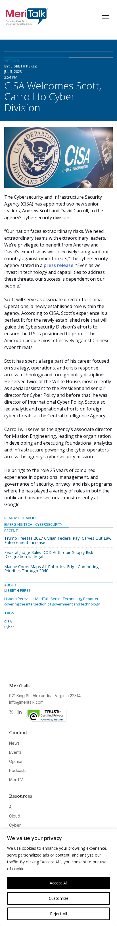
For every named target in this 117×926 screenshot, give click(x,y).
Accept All (59, 883)
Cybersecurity (48, 524)
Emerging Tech (18, 524)
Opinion (16, 761)
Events (15, 752)
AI (10, 806)
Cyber (9, 626)
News (14, 743)
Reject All (58, 913)
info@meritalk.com (26, 702)
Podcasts (17, 770)
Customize (58, 898)
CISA (8, 621)
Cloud (14, 816)
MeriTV (16, 779)
